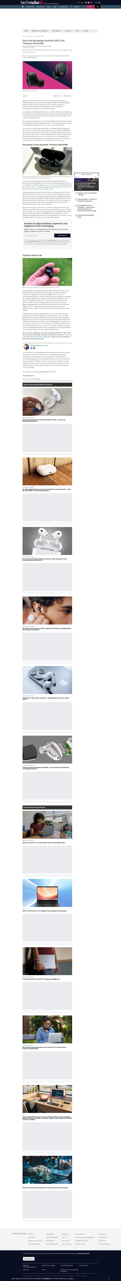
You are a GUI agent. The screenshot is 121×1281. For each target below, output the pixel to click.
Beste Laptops (50, 1234)
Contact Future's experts (48, 1265)
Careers (44, 1269)
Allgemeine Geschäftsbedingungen (29, 1266)
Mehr (76, 7)
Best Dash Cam (103, 1237)
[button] (97, 2)
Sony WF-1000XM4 (48, 200)
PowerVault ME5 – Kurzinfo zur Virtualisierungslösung (87, 200)
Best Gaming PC (50, 1240)
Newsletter (68, 96)
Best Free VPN (32, 1237)
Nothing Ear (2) (40, 189)
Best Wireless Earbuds (81, 1240)
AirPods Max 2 (38, 323)
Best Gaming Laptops (52, 1237)
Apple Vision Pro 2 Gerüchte (39, 31)
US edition (46, 1279)
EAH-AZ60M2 (63, 215)
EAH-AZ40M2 (37, 217)
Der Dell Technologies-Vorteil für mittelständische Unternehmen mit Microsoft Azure (87, 186)
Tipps (54, 7)
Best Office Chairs (80, 1244)
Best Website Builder (34, 1244)
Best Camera (102, 1234)
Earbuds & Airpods (39, 36)
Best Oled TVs (66, 1240)
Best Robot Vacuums (104, 1244)
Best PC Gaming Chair (52, 1244)
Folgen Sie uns (59, 96)
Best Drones (102, 1240)
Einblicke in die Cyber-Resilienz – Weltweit (87, 194)
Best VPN (30, 1234)
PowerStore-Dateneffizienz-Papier (86, 216)
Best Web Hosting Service (35, 1240)
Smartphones (63, 7)
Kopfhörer (30, 36)
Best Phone (65, 1234)
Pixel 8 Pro (68, 31)
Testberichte (30, 7)
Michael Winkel (29, 46)
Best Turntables (79, 1234)
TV (71, 7)
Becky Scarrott (47, 46)
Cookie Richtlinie (83, 1265)
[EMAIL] (34, 348)
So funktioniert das (32, 57)
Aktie (26, 96)
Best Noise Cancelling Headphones (85, 1237)
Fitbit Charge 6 (56, 31)
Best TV (64, 1237)
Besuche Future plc (84, 1253)
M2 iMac (86, 31)
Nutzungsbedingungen (50, 240)
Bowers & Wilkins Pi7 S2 (64, 187)
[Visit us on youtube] (88, 2)
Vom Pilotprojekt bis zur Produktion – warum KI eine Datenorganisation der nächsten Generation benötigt (87, 208)
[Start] (23, 7)
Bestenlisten (40, 7)
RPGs (77, 31)
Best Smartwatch (66, 1244)
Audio (24, 36)
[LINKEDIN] (31, 348)
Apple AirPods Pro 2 (31, 187)
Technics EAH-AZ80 (44, 194)
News (48, 7)
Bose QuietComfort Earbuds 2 (51, 185)
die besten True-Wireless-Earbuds (47, 136)
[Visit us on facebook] (86, 2)
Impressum (26, 1269)
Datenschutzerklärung (33, 241)
